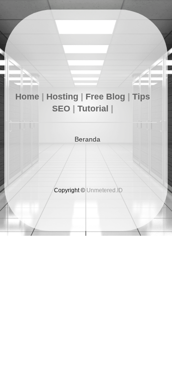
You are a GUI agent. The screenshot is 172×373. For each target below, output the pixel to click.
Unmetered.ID (104, 190)
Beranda (87, 139)
